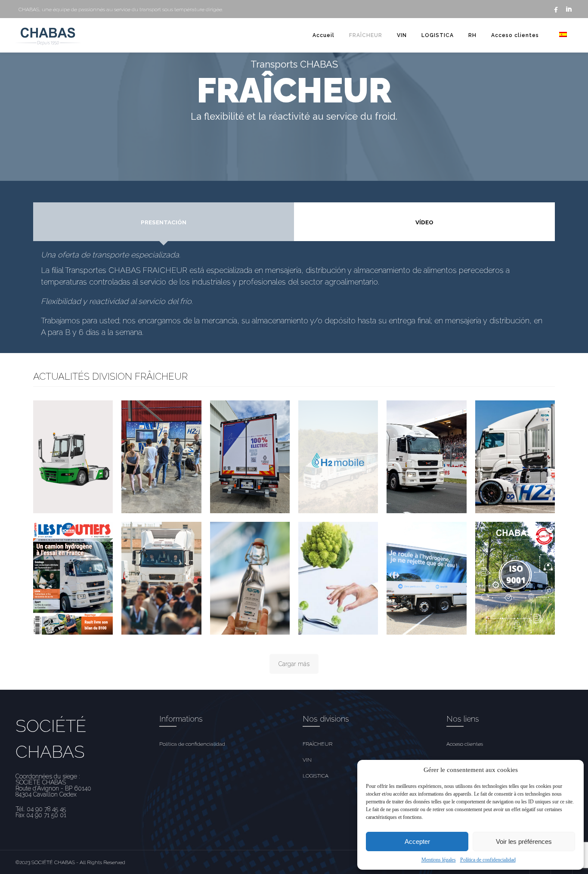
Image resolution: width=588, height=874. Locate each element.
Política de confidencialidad (488, 860)
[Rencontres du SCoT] (515, 456)
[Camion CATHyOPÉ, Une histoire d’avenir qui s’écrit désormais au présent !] (250, 578)
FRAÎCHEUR (365, 35)
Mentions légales (438, 860)
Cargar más (294, 663)
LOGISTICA (437, 35)
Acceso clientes (515, 35)
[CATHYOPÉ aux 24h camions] (426, 456)
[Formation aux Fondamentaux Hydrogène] (161, 456)
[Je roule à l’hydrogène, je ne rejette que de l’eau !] (426, 578)
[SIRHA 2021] (338, 578)
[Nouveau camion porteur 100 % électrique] (250, 456)
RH (472, 35)
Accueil (323, 35)
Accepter (417, 841)
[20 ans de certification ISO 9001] (515, 578)
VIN (402, 35)
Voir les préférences (524, 841)
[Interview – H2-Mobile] (338, 456)
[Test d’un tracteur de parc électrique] (73, 456)
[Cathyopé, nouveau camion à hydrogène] (161, 578)
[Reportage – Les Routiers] (73, 578)
